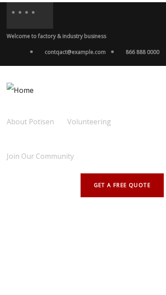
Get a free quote (122, 185)
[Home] (20, 90)
